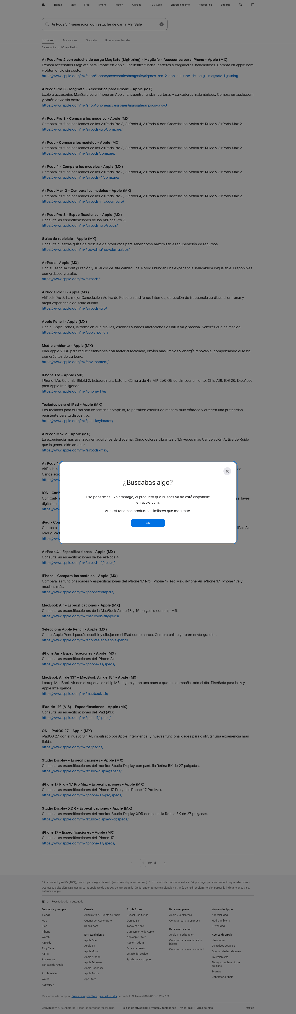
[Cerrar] (227, 471)
